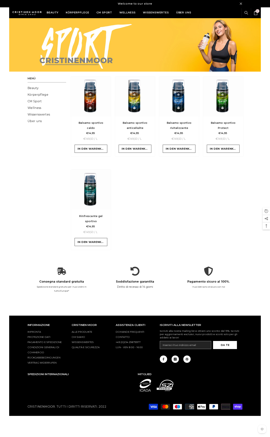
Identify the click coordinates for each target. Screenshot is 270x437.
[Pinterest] (187, 359)
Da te (225, 345)
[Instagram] (175, 359)
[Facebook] (163, 359)
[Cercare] (246, 13)
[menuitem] (47, 88)
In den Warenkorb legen (92, 148)
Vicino (240, 3)
